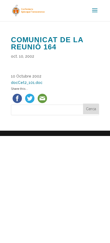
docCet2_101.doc (26, 82)
